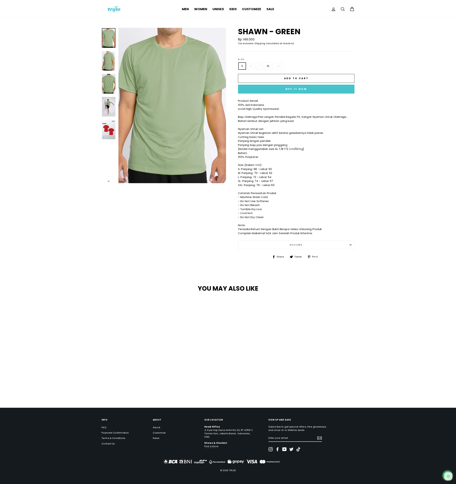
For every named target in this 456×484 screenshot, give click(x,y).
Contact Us (108, 443)
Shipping (260, 43)
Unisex (218, 9)
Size (241, 59)
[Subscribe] (319, 438)
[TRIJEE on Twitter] (291, 449)
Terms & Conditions (113, 438)
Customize (251, 9)
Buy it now (296, 89)
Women (200, 9)
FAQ (104, 427)
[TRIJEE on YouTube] (284, 449)
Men (185, 9)
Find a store (211, 446)
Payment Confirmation (115, 432)
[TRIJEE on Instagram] (270, 449)
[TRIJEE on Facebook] (277, 449)
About (156, 427)
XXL (278, 66)
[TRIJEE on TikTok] (298, 449)
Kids (233, 9)
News (156, 438)
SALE (270, 9)
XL (268, 66)
